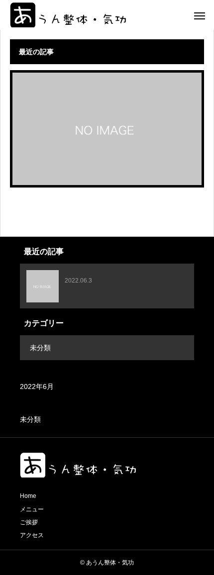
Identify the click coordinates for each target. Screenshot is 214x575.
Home (28, 495)
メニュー (32, 509)
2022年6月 (37, 386)
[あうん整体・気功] (68, 14)
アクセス (32, 535)
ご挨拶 (29, 522)
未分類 (40, 348)
